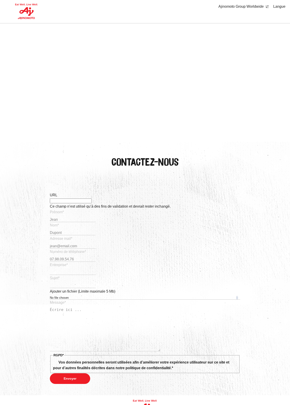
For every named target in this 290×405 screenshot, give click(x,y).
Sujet (55, 278)
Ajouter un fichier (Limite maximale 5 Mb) (82, 291)
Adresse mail (61, 238)
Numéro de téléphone (68, 252)
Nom (54, 225)
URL (53, 195)
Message (58, 302)
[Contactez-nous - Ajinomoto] (26, 11)
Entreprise (59, 265)
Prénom (57, 212)
